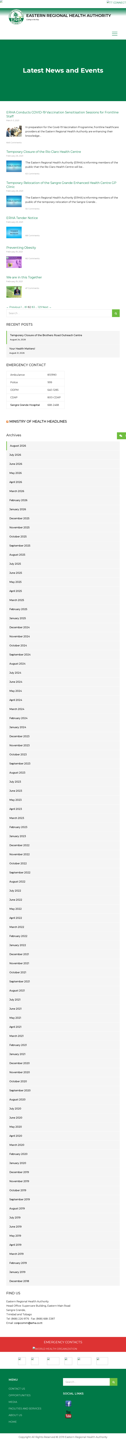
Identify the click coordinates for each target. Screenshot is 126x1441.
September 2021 (19, 981)
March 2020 (16, 1145)
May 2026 (15, 473)
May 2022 (15, 908)
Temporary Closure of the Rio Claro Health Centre (43, 152)
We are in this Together (24, 277)
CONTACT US (17, 1388)
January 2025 (17, 618)
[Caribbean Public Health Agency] (68, 1360)
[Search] (116, 313)
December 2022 (19, 845)
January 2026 (17, 509)
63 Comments (32, 174)
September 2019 (19, 1199)
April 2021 (15, 1026)
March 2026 (16, 491)
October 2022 (18, 863)
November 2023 (19, 745)
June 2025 (15, 572)
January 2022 (17, 945)
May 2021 (15, 1017)
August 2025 (17, 554)
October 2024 (18, 645)
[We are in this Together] (14, 295)
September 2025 (19, 545)
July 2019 (14, 1217)
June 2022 (15, 899)
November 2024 (19, 636)
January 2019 (17, 1272)
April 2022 (15, 917)
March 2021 (16, 1036)
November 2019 (19, 1181)
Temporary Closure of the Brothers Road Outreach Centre (46, 335)
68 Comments (32, 235)
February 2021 (18, 1045)
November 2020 (19, 1072)
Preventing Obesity (21, 247)
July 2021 (14, 999)
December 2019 (19, 1172)
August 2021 (17, 990)
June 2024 (15, 681)
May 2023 (15, 799)
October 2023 (18, 754)
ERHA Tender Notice (22, 218)
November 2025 (19, 527)
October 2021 (17, 972)
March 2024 (16, 709)
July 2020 (15, 1108)
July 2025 (15, 563)
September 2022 (19, 872)
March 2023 (16, 818)
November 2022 (19, 854)
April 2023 (15, 809)
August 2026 (18, 445)
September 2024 (20, 654)
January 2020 (17, 1163)
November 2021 (19, 963)
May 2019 (15, 1235)
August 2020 (17, 1099)
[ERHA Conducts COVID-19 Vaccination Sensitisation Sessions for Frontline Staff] (14, 134)
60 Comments (32, 258)
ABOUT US (15, 1415)
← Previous (13, 307)
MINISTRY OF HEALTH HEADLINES (38, 421)
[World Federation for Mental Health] (102, 1360)
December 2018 (19, 1281)
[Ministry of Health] (22, 1360)
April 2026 (15, 482)
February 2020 (18, 1154)
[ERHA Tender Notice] (14, 236)
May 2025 (15, 582)
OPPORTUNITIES (20, 1395)
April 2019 (15, 1244)
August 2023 (17, 772)
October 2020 (18, 1081)
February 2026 (18, 500)
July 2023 (15, 781)
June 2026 (15, 463)
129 (40, 307)
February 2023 (18, 827)
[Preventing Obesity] (14, 265)
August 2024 (17, 663)
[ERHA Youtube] (90, 1414)
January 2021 (17, 1054)
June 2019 (15, 1226)
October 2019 (17, 1190)
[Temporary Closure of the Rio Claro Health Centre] (14, 169)
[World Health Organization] (36, 1360)
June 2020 (15, 1117)
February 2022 (18, 936)
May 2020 (15, 1126)
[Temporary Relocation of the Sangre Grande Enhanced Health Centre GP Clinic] (14, 204)
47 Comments (32, 288)
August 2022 (17, 881)
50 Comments (32, 209)
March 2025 (16, 600)
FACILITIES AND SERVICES (25, 1408)
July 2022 (15, 890)
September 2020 (20, 1090)
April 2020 (15, 1135)
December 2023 (19, 736)
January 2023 (17, 836)
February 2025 (18, 609)
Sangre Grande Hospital (25, 405)
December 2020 (19, 1063)
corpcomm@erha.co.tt (28, 1323)
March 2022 (16, 927)
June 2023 (15, 790)
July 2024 (15, 672)
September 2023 (19, 763)
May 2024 (15, 690)
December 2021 (19, 954)
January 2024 (17, 727)
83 (33, 307)
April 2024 (15, 700)
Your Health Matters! (22, 348)
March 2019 (16, 1253)
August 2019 (17, 1208)
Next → (46, 307)
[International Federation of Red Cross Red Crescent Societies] (53, 1360)
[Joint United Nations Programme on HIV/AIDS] (84, 1360)
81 (26, 307)
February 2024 (18, 718)
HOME (13, 1421)
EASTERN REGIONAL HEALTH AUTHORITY (68, 15)
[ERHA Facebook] (90, 1404)
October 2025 (18, 536)
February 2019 (18, 1263)
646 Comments (14, 142)
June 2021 (15, 1008)
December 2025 (19, 518)
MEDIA (13, 1402)
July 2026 (15, 454)
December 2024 (19, 627)
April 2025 (15, 591)
